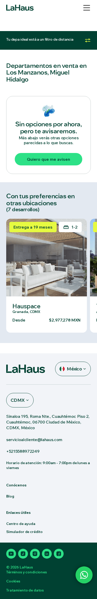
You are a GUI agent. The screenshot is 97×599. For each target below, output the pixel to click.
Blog (10, 496)
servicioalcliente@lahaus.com (34, 439)
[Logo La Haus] (20, 8)
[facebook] (59, 554)
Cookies (13, 581)
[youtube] (11, 554)
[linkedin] (47, 554)
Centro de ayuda (20, 523)
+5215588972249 (23, 451)
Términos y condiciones (26, 572)
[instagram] (35, 554)
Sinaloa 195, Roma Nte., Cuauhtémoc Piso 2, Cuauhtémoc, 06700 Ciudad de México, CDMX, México (47, 422)
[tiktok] (23, 554)
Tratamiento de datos (25, 590)
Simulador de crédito (24, 531)
